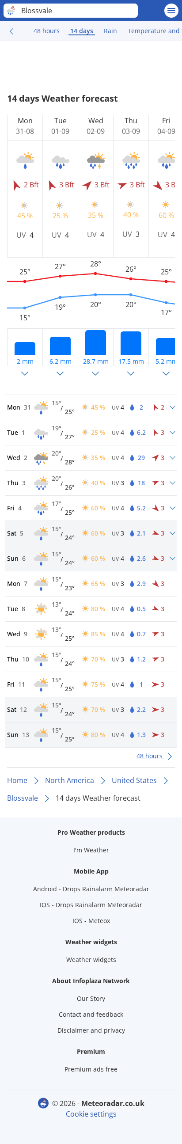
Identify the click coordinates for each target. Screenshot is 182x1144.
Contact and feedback (91, 1014)
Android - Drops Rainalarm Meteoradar (91, 889)
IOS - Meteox (91, 920)
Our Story (91, 998)
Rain (110, 31)
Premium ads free (91, 1069)
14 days (81, 31)
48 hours (47, 31)
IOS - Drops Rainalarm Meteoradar (91, 905)
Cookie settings (91, 1114)
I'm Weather (91, 850)
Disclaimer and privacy (91, 1030)
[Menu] (171, 11)
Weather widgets (91, 959)
